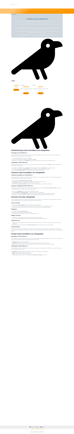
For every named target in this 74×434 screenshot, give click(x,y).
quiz (14, 12)
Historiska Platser (41, 4)
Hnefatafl (26, 86)
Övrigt (59, 9)
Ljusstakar (48, 9)
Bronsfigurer (20, 9)
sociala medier (54, 4)
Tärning (40, 86)
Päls (45, 9)
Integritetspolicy (37, 429)
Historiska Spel (36, 9)
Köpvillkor (32, 429)
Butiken (35, 4)
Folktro (32, 9)
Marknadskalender (28, 4)
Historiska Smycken (26, 9)
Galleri (48, 4)
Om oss (60, 4)
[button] (11, 11)
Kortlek (16, 85)
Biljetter (15, 9)
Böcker (42, 9)
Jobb (42, 429)
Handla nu (16, 89)
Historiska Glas (54, 9)
